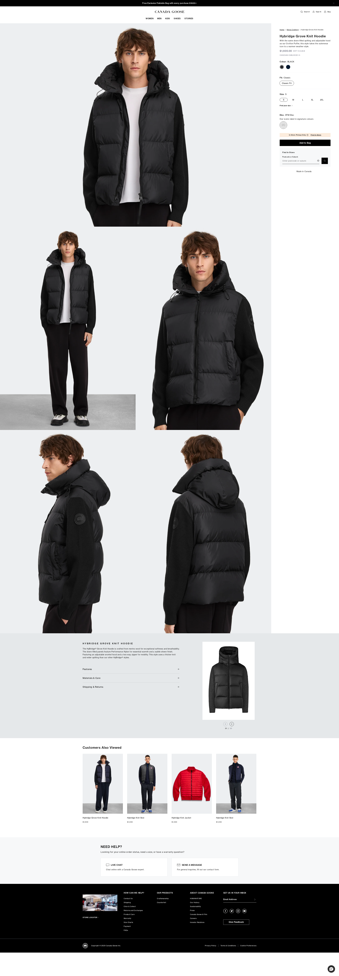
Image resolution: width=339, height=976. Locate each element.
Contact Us (128, 898)
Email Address (230, 899)
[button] (331, 969)
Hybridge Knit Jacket (181, 818)
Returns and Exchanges (133, 910)
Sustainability (195, 906)
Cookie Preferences (248, 946)
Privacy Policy (210, 946)
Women (149, 18)
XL (312, 100)
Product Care (129, 914)
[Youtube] (244, 911)
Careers (193, 918)
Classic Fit (287, 83)
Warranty (127, 918)
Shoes (177, 18)
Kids (167, 18)
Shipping (127, 902)
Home (282, 30)
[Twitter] (232, 911)
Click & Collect (130, 906)
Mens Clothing (293, 30)
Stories (188, 18)
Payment (127, 926)
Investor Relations (197, 922)
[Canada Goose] (169, 12)
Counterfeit (161, 902)
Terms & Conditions (228, 946)
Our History (194, 902)
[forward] (232, 724)
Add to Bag (305, 143)
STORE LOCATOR (90, 917)
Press (192, 910)
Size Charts (128, 922)
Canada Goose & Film (198, 914)
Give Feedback (236, 922)
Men (159, 18)
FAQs (126, 930)
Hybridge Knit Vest (135, 818)
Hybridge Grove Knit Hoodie (95, 818)
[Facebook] (225, 911)
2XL (322, 100)
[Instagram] (238, 911)
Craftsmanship (163, 898)
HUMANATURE (196, 898)
